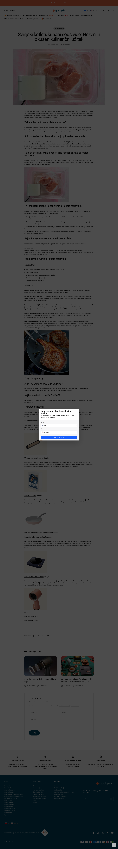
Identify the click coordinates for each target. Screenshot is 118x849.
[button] (59, 425)
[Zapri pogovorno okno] (78, 410)
